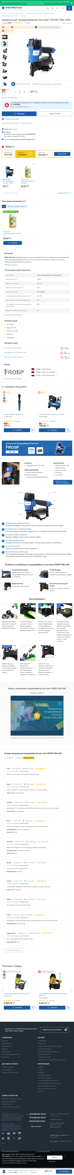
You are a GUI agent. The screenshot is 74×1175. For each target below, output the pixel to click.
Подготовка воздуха (44, 1049)
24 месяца (14, 129)
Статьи (40, 1070)
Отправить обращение (9, 1101)
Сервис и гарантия (10, 1095)
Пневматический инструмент (16, 13)
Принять (55, 1157)
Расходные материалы (14, 201)
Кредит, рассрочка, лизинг (10, 1072)
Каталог (41, 1038)
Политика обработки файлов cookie (49, 1083)
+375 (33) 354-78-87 (37, 1118)
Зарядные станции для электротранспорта (52, 1060)
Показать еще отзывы (14, 950)
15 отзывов (27, 23)
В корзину (20, 114)
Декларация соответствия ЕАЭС (13, 357)
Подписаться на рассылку (51, 1030)
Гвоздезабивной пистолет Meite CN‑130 (17, 994)
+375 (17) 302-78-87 (37, 1121)
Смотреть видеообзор (23, 84)
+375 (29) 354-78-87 (37, 1114)
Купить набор (62, 154)
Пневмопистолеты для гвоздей (10, 16)
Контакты (5, 1041)
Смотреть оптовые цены (9, 97)
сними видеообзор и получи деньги (50, 84)
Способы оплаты (7, 1070)
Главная (4, 13)
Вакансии (41, 1072)
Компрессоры (42, 1041)
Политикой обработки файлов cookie (14, 1163)
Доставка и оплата (10, 1064)
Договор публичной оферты (47, 1086)
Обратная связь (36, 1126)
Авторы (40, 1091)
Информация (43, 1064)
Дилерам (5, 1049)
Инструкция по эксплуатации (13, 348)
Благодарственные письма (10, 1054)
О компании (7, 1038)
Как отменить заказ (44, 1078)
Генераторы (42, 1043)
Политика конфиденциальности (48, 1080)
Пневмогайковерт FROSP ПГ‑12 (14, 414)
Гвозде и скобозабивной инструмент (50, 1046)
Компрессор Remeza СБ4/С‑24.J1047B (51, 414)
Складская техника (44, 1057)
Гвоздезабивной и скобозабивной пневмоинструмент (40, 13)
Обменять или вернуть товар (11, 1099)
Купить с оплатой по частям (19, 107)
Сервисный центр (7, 1104)
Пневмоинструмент (44, 1054)
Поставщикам (6, 1052)
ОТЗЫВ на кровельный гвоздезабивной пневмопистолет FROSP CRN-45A (37, 738)
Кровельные (23, 16)
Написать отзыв (28, 758)
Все (4, 206)
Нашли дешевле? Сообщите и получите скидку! (17, 123)
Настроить (52, 1161)
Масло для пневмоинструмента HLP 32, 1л (27, 181)
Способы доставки (8, 1067)
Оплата (6, 139)
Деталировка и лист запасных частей (15, 352)
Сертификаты (6, 1046)
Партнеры (5, 1057)
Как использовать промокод (47, 1089)
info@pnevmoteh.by (56, 1119)
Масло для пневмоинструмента (17, 206)
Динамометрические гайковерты (48, 1052)
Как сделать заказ (44, 1075)
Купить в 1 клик (33, 430)
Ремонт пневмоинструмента (11, 1107)
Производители (7, 1043)
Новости (40, 1067)
